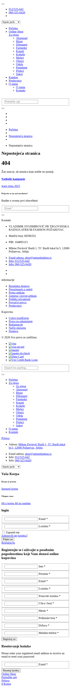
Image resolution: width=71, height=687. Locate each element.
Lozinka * (44, 526)
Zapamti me (12, 532)
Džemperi (21, 44)
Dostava (13, 331)
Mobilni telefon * (49, 632)
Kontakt (20, 90)
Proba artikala (17, 292)
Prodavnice (15, 80)
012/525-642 (16, 9)
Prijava (5, 438)
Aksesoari (21, 38)
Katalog (13, 77)
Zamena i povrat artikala (23, 295)
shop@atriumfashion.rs (38, 453)
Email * (43, 518)
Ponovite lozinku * (49, 596)
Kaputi (20, 51)
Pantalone (21, 67)
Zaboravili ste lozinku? (14, 535)
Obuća (20, 61)
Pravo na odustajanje (21, 321)
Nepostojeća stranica (20, 136)
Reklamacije (16, 324)
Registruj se (9, 639)
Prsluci (20, 70)
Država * (44, 625)
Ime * (42, 566)
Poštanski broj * (48, 618)
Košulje (20, 54)
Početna (13, 28)
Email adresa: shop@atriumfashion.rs (30, 257)
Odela (19, 64)
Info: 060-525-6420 (20, 264)
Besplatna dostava (19, 286)
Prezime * (44, 573)
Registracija (8, 542)
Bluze (19, 41)
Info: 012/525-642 (19, 261)
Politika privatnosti (19, 299)
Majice (20, 57)
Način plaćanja (17, 327)
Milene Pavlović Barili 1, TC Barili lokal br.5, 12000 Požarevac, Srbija (37, 446)
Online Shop (16, 31)
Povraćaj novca (17, 302)
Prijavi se (8, 539)
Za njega (14, 34)
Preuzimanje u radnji (20, 289)
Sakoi (19, 74)
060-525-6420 (17, 12)
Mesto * (43, 610)
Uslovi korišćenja (19, 318)
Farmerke (21, 47)
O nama (13, 83)
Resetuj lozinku (11, 670)
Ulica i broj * (46, 603)
